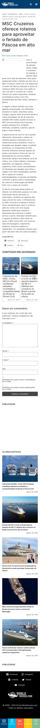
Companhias (12, 14)
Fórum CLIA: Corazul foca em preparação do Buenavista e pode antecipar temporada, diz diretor (19, 568)
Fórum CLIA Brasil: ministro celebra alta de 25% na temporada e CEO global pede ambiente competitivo (18, 650)
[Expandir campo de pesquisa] (31, 4)
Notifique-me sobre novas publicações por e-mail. (18, 388)
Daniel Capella (10, 56)
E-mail (5, 360)
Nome (5, 351)
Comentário (8, 323)
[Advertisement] (20, 427)
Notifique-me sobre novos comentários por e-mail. (18, 380)
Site (3, 369)
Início (4, 14)
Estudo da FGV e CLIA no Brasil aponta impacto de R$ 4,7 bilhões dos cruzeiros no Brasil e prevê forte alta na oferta (30, 286)
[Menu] (36, 4)
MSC (21, 14)
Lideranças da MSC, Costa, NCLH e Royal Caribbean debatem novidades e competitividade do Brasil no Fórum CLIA (11, 286)
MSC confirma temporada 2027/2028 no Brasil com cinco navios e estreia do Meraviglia (18, 609)
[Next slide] (34, 278)
